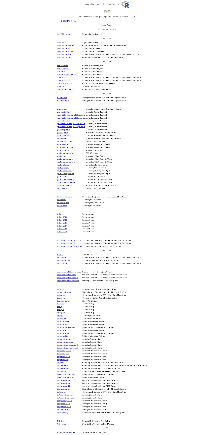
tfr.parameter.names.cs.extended (68, 345)
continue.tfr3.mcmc (64, 80)
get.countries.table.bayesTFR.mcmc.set (71, 124)
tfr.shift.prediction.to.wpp (66, 377)
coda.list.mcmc (62, 66)
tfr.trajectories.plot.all (64, 383)
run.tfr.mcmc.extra (63, 260)
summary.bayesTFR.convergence (69, 272)
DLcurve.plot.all (63, 101)
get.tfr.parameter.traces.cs (66, 162)
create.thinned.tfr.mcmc (65, 89)
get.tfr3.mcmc (62, 177)
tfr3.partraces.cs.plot (64, 407)
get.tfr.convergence (64, 144)
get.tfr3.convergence (64, 171)
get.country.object (63, 130)
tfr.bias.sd (60, 289)
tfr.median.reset (62, 324)
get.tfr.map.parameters (65, 153)
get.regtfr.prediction (64, 135)
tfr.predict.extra (62, 365)
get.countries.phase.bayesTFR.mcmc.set (71, 115)
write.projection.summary (66, 432)
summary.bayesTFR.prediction (68, 281)
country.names (62, 86)
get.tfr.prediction (63, 165)
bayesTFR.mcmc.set (64, 54)
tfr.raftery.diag (62, 371)
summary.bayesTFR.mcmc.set (67, 278)
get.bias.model (62, 109)
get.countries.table (63, 121)
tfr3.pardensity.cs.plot (64, 401)
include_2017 (62, 226)
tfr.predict (60, 363)
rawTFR (60, 255)
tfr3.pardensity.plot (63, 404)
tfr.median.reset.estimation (66, 327)
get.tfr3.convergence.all (65, 174)
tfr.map (59, 307)
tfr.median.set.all (63, 333)
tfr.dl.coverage (62, 298)
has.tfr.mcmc (61, 200)
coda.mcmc (61, 71)
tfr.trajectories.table (63, 386)
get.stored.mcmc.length (65, 141)
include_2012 (62, 220)
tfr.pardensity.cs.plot (64, 351)
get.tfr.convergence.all (65, 147)
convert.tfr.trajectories (64, 83)
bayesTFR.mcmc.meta (65, 51)
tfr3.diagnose (61, 392)
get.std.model (62, 138)
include (59, 214)
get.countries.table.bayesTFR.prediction (71, 127)
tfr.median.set (62, 330)
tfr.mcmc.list (61, 318)
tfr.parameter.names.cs (65, 342)
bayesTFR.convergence (65, 45)
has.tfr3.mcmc (62, 206)
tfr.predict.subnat (63, 368)
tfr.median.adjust (63, 321)
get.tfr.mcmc (61, 156)
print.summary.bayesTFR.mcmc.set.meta (71, 243)
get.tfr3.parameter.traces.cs (66, 182)
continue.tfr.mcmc (63, 77)
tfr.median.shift (62, 336)
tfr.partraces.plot (62, 360)
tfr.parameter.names (64, 339)
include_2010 (62, 217)
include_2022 (62, 232)
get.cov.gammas (62, 133)
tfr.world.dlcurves (63, 389)
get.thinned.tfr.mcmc (64, 185)
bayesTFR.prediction (64, 57)
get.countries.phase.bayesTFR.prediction (71, 118)
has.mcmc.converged (64, 197)
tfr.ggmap (60, 304)
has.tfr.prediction (63, 203)
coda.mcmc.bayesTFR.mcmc (67, 74)
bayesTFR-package (64, 34)
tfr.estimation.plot (63, 301)
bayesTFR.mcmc (63, 48)
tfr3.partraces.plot (63, 410)
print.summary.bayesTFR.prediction (69, 246)
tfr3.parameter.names (64, 395)
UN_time (60, 421)
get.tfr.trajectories (63, 168)
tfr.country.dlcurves (64, 292)
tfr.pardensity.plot (63, 354)
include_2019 (62, 229)
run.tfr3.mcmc (62, 263)
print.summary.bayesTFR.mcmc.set (69, 240)
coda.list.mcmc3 (63, 69)
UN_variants (61, 424)
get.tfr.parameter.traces (65, 159)
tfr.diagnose (61, 295)
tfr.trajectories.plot (63, 380)
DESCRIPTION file (68, 21)
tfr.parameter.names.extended (67, 348)
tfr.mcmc (60, 316)
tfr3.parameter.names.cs (65, 398)
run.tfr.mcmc (61, 257)
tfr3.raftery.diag (62, 413)
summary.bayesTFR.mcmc (66, 275)
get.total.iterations (63, 188)
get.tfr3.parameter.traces (65, 180)
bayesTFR (61, 43)
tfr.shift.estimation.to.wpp (66, 374)
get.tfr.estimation (63, 150)
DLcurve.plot (62, 98)
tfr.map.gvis (61, 313)
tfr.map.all (60, 310)
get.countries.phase (64, 112)
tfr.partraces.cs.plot (63, 357)
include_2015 (62, 223)
